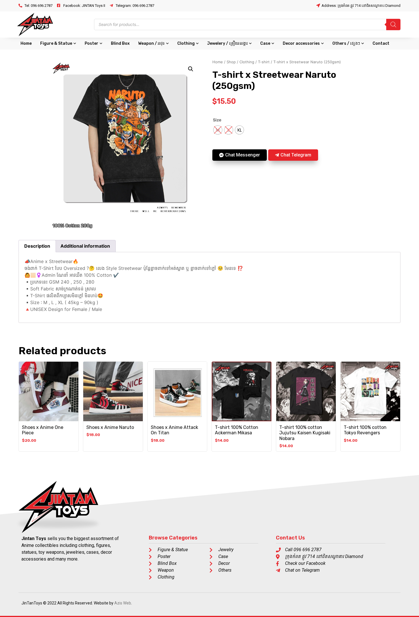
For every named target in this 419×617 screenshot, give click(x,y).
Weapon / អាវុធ (151, 43)
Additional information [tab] (85, 246)
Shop (231, 62)
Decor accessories (301, 43)
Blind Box (120, 43)
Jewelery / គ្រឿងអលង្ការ (227, 43)
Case (265, 43)
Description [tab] (37, 246)
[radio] (217, 130)
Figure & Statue (56, 43)
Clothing (186, 43)
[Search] (393, 24)
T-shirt (264, 62)
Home (26, 43)
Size (217, 120)
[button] (191, 69)
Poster (91, 43)
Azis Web (122, 603)
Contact (381, 43)
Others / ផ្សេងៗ (346, 43)
